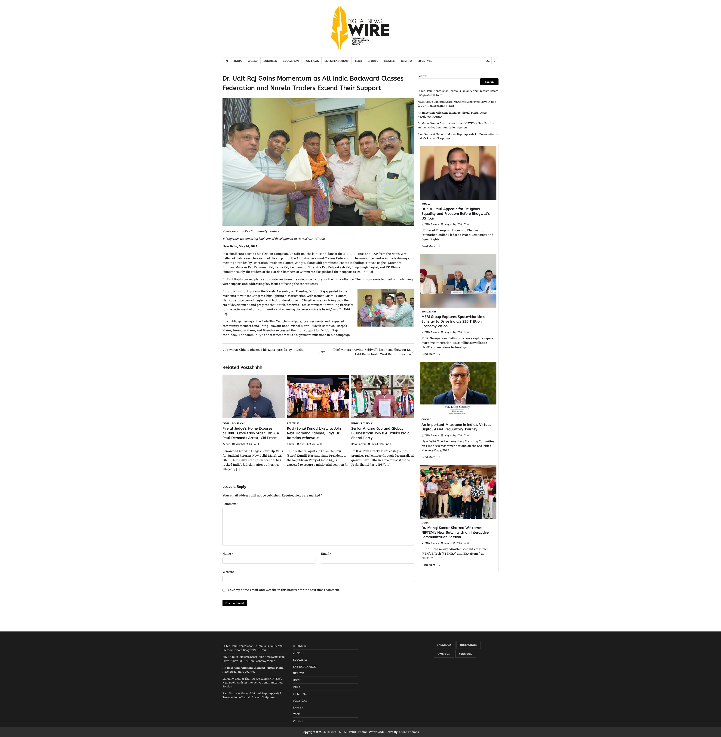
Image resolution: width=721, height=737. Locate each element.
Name (227, 553)
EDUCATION (291, 61)
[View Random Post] (487, 60)
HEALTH (389, 61)
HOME (297, 680)
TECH (358, 61)
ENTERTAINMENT (336, 61)
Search (422, 76)
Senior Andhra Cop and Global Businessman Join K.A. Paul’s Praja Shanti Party (380, 433)
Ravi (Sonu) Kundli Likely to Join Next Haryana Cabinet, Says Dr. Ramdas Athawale (314, 433)
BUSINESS (270, 61)
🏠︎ (226, 61)
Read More (428, 246)
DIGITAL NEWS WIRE (342, 732)
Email (326, 553)
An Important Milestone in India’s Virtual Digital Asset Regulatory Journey (456, 426)
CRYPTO (406, 61)
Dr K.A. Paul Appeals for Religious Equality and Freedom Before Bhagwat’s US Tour (456, 213)
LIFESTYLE (425, 61)
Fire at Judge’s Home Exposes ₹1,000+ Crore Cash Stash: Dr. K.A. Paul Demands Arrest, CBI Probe (251, 433)
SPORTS (373, 61)
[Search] (495, 60)
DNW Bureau (358, 443)
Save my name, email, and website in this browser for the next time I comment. (284, 590)
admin (226, 443)
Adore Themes (408, 732)
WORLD (253, 61)
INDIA (238, 61)
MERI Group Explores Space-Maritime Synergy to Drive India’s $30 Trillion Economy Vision (453, 321)
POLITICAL (312, 61)
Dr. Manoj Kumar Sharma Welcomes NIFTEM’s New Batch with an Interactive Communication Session (455, 532)
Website (228, 572)
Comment (230, 504)
